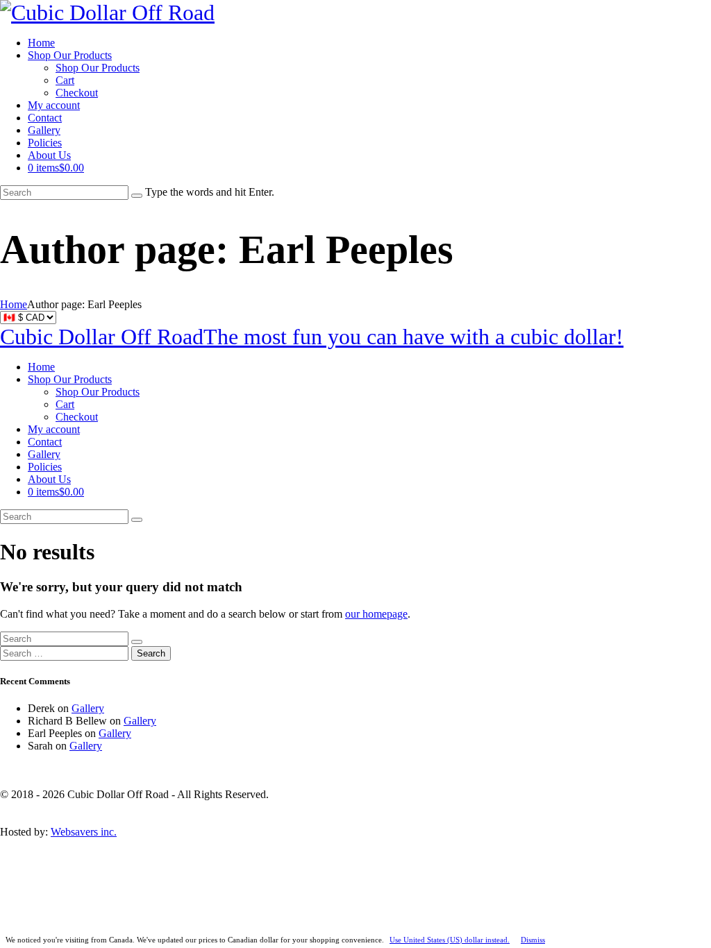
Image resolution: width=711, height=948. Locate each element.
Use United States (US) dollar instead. (450, 940)
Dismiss (533, 940)
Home (13, 304)
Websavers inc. (84, 832)
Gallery (88, 708)
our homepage (376, 614)
